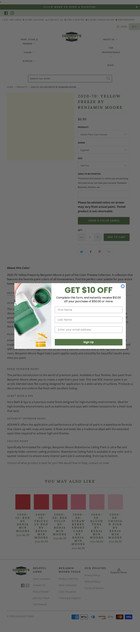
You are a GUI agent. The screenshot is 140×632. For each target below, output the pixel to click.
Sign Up (88, 342)
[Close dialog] (122, 286)
